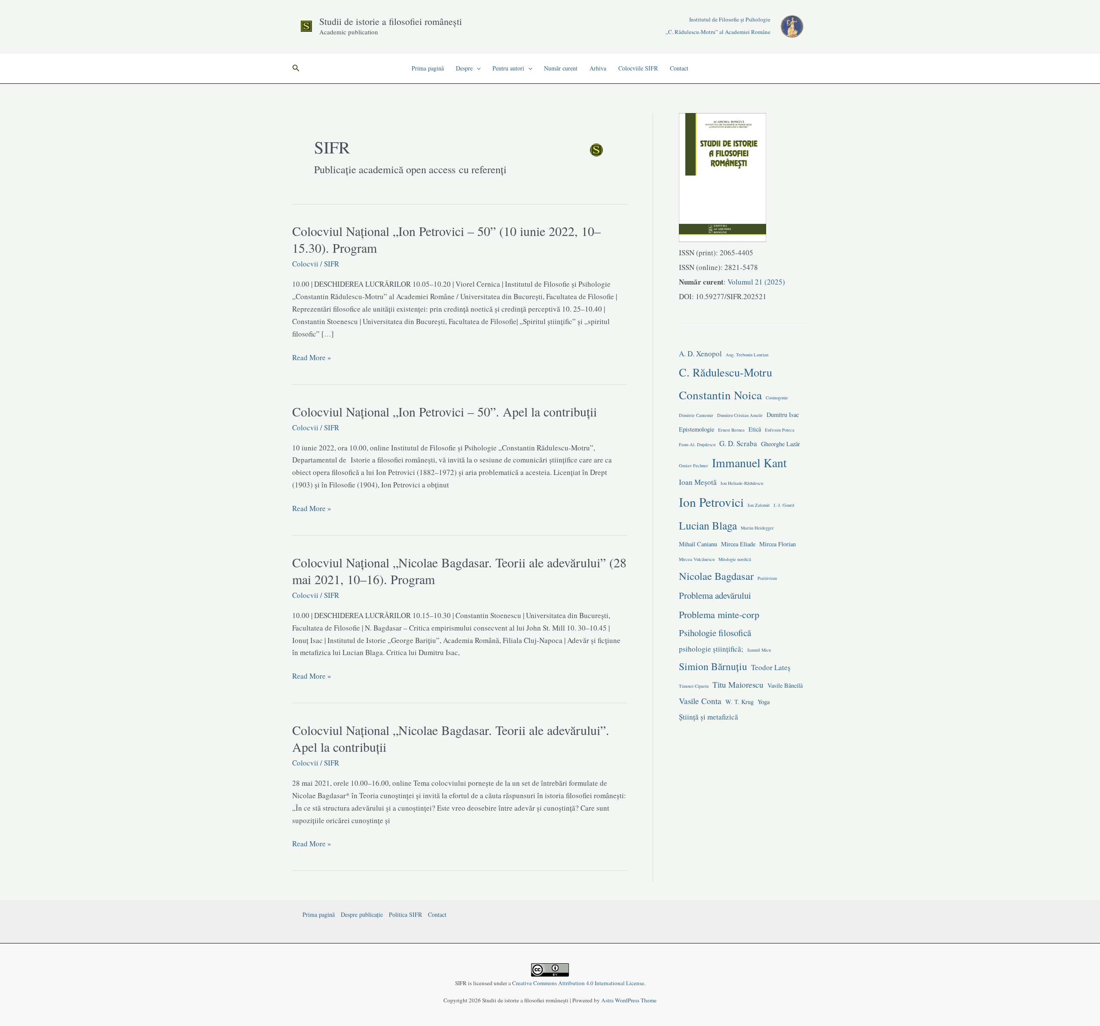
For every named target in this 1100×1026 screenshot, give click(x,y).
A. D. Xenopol (700, 353)
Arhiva (598, 68)
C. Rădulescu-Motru (725, 372)
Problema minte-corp (719, 614)
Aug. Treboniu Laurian (747, 355)
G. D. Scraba (738, 443)
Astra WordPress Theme (629, 1000)
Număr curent (561, 68)
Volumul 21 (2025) (755, 282)
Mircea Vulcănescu (697, 559)
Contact (679, 68)
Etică (755, 429)
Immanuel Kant (749, 463)
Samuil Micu (759, 650)
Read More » (311, 358)
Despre (464, 68)
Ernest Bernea (731, 430)
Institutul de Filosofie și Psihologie (729, 19)
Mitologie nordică (734, 559)
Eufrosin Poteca (779, 430)
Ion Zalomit (759, 505)
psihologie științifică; (711, 649)
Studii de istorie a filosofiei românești (390, 21)
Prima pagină (428, 68)
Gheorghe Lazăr (780, 444)
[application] (476, 68)
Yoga (764, 702)
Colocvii (305, 264)
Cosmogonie (777, 398)
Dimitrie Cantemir (696, 415)
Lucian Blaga (708, 525)
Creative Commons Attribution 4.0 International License (578, 983)
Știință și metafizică (708, 717)
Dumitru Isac (783, 414)
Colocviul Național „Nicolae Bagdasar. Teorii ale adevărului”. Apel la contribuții (450, 738)
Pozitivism (767, 578)
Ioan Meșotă (698, 482)
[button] (296, 68)
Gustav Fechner (693, 465)
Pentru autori (508, 68)
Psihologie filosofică (715, 633)
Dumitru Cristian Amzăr (740, 415)
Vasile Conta (700, 700)
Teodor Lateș (771, 667)
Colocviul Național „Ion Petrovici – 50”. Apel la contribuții (444, 411)
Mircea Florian (777, 544)
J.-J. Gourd (783, 505)
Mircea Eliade (738, 544)
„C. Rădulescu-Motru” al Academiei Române (718, 32)
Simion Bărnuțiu (713, 666)
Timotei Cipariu (694, 686)
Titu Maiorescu (738, 684)
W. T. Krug (739, 702)
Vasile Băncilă (785, 685)
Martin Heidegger (757, 528)
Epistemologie (696, 429)
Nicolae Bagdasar (716, 576)
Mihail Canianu (698, 544)
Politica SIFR (405, 914)
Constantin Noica (720, 395)
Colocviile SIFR (638, 68)
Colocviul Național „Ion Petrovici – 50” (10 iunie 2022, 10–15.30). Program (446, 239)
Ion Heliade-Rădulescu (742, 483)
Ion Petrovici (711, 501)
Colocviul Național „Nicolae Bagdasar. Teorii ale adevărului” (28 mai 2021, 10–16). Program (459, 571)
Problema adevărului (715, 595)
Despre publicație (362, 914)
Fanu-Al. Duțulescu (697, 444)
